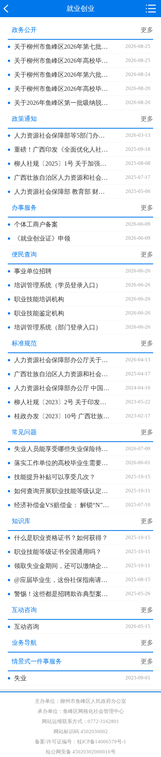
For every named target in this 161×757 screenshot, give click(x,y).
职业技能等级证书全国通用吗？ (58, 551)
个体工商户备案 (36, 224)
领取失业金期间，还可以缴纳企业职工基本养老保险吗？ (61, 565)
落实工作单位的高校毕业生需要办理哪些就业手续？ (61, 463)
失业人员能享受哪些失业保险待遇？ (61, 449)
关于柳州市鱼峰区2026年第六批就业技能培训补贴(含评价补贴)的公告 (61, 74)
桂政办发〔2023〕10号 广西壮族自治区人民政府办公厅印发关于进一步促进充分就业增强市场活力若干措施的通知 (61, 416)
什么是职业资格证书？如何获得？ (61, 537)
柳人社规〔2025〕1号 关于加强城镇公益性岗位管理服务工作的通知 (61, 163)
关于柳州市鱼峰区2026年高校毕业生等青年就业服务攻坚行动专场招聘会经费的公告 (61, 60)
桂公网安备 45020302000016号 (81, 752)
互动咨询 (26, 626)
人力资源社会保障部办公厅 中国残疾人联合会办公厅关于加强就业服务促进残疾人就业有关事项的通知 (61, 388)
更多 (147, 30)
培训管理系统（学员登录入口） (58, 285)
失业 (20, 678)
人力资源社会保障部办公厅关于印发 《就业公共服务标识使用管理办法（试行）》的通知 (61, 360)
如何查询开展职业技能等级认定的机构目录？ (61, 491)
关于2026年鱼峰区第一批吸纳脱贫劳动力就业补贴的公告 (61, 102)
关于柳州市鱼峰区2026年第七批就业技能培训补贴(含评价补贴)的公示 (61, 46)
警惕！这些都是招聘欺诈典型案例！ (61, 594)
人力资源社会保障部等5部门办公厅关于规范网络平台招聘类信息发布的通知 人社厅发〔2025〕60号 (61, 135)
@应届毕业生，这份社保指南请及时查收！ (61, 580)
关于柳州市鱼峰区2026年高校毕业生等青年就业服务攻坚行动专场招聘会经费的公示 (61, 88)
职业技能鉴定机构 (39, 313)
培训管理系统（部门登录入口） (58, 327)
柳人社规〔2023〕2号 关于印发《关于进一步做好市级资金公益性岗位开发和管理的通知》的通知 (61, 402)
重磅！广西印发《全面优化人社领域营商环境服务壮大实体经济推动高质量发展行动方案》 (61, 149)
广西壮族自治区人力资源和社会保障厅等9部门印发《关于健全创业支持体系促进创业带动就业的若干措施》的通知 (61, 177)
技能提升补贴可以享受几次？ (54, 477)
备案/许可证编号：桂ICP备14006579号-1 (80, 742)
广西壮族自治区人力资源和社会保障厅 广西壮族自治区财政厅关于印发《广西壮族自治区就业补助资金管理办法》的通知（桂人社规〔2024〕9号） (61, 374)
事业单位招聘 (33, 271)
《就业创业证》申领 (42, 238)
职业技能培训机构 (39, 299)
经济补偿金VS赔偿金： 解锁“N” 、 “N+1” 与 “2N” (61, 505)
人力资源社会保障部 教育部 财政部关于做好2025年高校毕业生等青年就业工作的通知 (61, 191)
